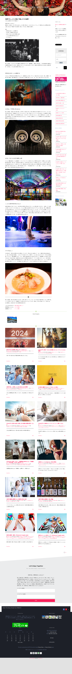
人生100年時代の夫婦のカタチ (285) (61, 94)
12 (15, 637)
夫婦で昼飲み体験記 (55, 500)
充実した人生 (8, 389)
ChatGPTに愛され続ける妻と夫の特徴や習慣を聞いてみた (61, 156)
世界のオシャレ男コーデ (17, 537)
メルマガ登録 (17, 307)
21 (24, 638)
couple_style (41, 352)
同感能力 (21, 426)
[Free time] (61, 204)
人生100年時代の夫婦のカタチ (24, 388)
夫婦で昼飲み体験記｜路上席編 (45, 499)
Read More (8, 361)
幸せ (21, 389)
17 (7, 638)
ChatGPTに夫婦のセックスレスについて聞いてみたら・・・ (61, 164)
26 (15, 640)
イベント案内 (17, 308)
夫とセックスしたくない (55, 426)
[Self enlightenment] (57, 200)
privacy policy (51, 642)
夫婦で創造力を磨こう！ (19, 305)
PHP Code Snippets (32, 658)
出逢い (31, 500)
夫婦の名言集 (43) (59, 118)
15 (28, 637)
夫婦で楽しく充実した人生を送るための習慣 (17, 387)
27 (20, 640)
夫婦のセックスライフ (55, 352)
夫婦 (48, 353)
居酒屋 (46, 501)
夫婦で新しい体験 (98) (60, 97)
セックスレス (44, 353)
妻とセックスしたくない (45, 427)
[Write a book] (57, 204)
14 (24, 637)
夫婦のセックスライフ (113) (60, 109)
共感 (46, 353)
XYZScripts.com (40, 658)
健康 (29, 500)
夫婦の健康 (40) (59, 115)
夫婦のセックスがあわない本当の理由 (47, 462)
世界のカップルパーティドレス (25, 537)
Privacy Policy (40, 647)
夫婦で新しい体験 (22, 536)
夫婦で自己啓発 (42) (59, 105)
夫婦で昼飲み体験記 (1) (60, 100)
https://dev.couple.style (53, 633)
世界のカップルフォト (15, 538)
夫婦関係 (50, 353)
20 (20, 638)
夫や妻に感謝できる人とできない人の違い (48, 387)
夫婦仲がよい (16, 389)
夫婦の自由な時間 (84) (60, 123)
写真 (40, 501)
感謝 (60, 389)
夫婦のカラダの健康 (16, 501)
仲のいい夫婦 (14, 426)
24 (7, 640)
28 (24, 640)
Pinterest (61, 500)
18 (11, 638)
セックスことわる (44, 426)
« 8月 (19, 642)
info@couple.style (53, 632)
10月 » (21, 642)
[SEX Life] (65, 204)
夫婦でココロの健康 (10, 501)
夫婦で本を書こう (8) (60, 103)
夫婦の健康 (21, 500)
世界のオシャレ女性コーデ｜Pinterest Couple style (51, 535)
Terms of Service (48, 647)
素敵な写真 (50, 501)
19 (15, 638)
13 (20, 637)
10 (7, 637)
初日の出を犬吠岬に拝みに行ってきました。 (17, 349)
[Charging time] (65, 200)
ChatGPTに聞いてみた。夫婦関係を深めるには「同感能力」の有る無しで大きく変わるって (20, 462)
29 (28, 640)
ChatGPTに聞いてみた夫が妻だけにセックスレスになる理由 (61, 138)
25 (11, 640)
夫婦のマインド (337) (60, 112)
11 (11, 637)
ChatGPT (61, 352)
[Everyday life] (61, 200)
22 (28, 638)
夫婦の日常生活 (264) (60, 120)
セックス (40, 353)
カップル (32, 388)
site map (51, 637)
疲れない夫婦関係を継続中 (60, 24)
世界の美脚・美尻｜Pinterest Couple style (17, 535)
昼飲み (48, 501)
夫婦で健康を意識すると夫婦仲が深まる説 (16, 499)
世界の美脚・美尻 (21, 538)
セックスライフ (49, 426)
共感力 (19, 426)
